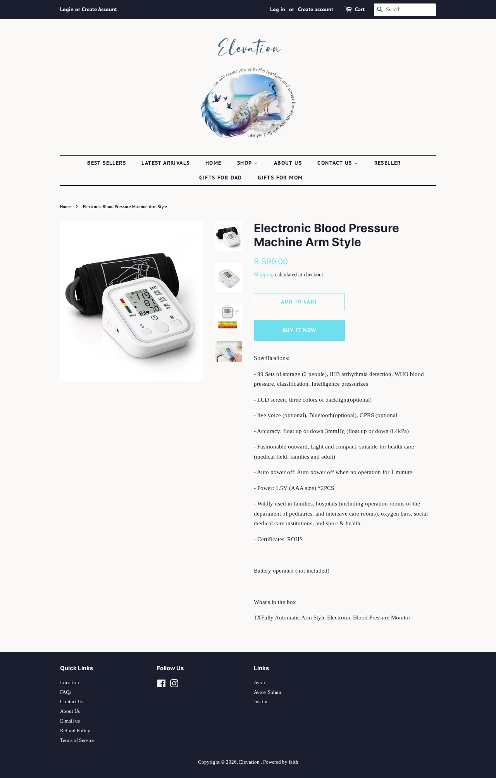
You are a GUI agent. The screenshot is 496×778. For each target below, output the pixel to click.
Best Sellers (106, 162)
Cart (360, 9)
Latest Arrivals (165, 162)
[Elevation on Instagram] (174, 685)
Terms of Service (77, 740)
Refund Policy (75, 730)
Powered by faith (280, 762)
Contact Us (71, 701)
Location (69, 682)
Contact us (335, 162)
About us (288, 162)
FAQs (65, 692)
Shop (245, 162)
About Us (70, 711)
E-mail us (70, 721)
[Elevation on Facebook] (161, 685)
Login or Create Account (88, 9)
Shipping (264, 275)
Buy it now (299, 330)
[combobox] (405, 9)
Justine (261, 701)
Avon (259, 682)
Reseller (387, 162)
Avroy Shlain (267, 692)
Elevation (250, 762)
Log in (277, 9)
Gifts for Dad (220, 177)
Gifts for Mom (280, 177)
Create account (315, 9)
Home (213, 162)
